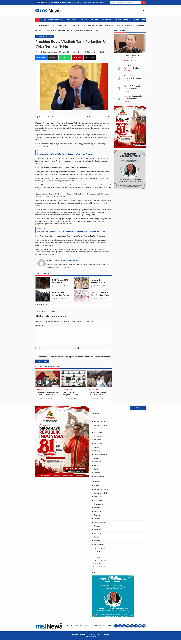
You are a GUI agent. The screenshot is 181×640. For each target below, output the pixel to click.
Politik (96, 469)
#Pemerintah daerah (95, 25)
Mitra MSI (117, 20)
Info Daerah (95, 20)
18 (95, 563)
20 (100, 563)
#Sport (67, 25)
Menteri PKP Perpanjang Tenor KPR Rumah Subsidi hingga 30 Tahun (133, 88)
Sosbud (97, 473)
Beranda (69, 626)
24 (93, 566)
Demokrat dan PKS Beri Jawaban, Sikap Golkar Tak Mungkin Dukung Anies (75, 2)
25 (95, 566)
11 (95, 560)
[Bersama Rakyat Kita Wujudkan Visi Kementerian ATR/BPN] (129, 43)
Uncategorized (68, 389)
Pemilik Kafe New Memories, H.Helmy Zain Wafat (133, 68)
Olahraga (145, 20)
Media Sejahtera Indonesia (67, 260)
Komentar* (39, 325)
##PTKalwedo (141, 25)
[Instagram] (120, 626)
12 (97, 560)
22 (104, 563)
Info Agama (84, 20)
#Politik (53, 25)
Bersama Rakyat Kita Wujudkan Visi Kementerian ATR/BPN (132, 58)
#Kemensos (129, 25)
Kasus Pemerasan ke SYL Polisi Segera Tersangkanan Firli (67, 168)
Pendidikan (40, 389)
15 (104, 560)
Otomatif (97, 458)
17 (93, 563)
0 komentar (91, 52)
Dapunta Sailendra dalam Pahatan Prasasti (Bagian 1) (133, 98)
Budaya (43, 20)
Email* (77, 348)
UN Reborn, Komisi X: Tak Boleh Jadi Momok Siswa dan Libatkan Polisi (47, 394)
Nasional (136, 20)
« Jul (93, 572)
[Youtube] (128, 626)
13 (99, 560)
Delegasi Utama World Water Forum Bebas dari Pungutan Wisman (64, 154)
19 (97, 563)
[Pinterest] (144, 626)
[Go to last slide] (108, 367)
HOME (76, 626)
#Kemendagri (109, 25)
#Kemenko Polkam (79, 25)
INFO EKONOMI (96, 626)
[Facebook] (116, 626)
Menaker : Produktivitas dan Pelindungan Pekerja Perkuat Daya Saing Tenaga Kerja (72, 231)
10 (93, 560)
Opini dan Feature (100, 454)
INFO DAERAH (84, 626)
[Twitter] (132, 626)
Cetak (102, 52)
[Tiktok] (136, 626)
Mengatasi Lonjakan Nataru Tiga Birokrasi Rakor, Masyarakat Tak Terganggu (75, 236)
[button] (143, 2)
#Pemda (120, 25)
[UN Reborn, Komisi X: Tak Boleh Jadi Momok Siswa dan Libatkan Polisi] (48, 379)
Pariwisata (97, 462)
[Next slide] (111, 367)
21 (102, 563)
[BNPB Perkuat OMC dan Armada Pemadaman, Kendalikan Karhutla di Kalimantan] (43, 283)
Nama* (38, 348)
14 (102, 560)
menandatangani (88, 123)
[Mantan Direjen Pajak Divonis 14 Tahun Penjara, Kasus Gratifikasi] (99, 379)
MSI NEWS (127, 20)
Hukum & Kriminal (71, 20)
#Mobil (60, 25)
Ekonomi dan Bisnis (55, 20)
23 (106, 563)
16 (106, 560)
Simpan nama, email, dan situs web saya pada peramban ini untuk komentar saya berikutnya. (74, 357)
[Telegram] (140, 626)
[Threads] (124, 626)
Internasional (107, 20)
